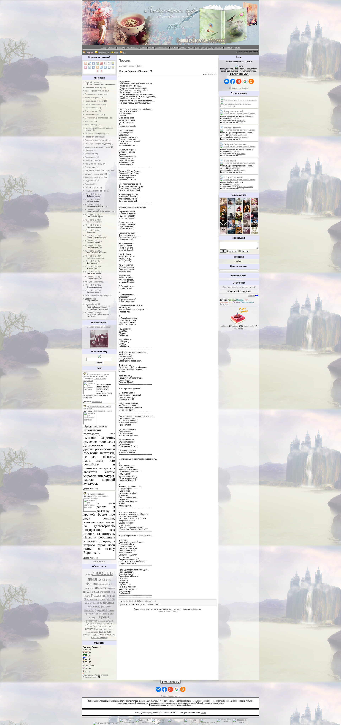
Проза (151, 47)
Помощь (121, 47)
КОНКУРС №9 (91, 230)
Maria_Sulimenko (239, 135)
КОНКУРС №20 (92, 285)
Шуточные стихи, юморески (97, 170)
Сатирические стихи (94, 174)
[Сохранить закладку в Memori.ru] (85, 67)
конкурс (93, 617)
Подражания (90, 181)
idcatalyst (241, 120)
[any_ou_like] (254, 219)
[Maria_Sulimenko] (231, 205)
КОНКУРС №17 (92, 271)
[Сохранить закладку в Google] (97, 63)
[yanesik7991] (238, 233)
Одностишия (90, 167)
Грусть (87, 596)
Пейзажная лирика (93, 104)
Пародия (89, 184)
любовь (102, 573)
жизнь (94, 579)
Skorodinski (97, 401)
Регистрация (103, 53)
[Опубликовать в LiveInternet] (105, 63)
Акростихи (89, 154)
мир (103, 580)
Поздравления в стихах (95, 191)
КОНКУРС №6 (91, 215)
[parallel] (254, 226)
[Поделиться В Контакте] (109, 67)
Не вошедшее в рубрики (96, 295)
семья (89, 602)
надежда (109, 595)
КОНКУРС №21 (92, 290)
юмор (89, 574)
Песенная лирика (93, 114)
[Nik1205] (223, 233)
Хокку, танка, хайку (93, 164)
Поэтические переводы (95, 133)
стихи (96, 587)
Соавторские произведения (97, 143)
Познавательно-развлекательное (95, 497)
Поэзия (143, 47)
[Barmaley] (246, 212)
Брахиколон (90, 157)
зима (108, 580)
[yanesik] (223, 212)
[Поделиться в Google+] (101, 63)
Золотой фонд (91, 82)
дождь (96, 591)
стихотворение (107, 592)
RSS (124, 53)
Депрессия (105, 631)
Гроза (111, 610)
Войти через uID (239, 73)
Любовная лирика (93, 87)
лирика (105, 588)
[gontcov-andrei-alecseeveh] (99, 347)
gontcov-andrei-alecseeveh (99, 327)
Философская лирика (94, 91)
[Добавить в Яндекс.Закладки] (97, 71)
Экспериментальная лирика (97, 147)
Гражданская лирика (94, 94)
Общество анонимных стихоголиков (240, 100)
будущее (101, 610)
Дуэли (191, 47)
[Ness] (254, 205)
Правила (112, 47)
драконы (105, 606)
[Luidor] (246, 219)
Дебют (88, 299)
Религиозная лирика (94, 101)
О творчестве (91, 111)
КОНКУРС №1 (91, 194)
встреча (90, 628)
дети (111, 613)
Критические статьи (103, 411)
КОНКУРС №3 (91, 199)
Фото (211, 47)
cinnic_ (236, 326)
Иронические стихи (93, 177)
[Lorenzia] (223, 205)
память (95, 599)
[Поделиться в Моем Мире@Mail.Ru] (113, 63)
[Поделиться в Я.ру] (101, 71)
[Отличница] (231, 226)
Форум (204, 47)
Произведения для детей (96, 140)
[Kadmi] (246, 233)
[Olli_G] (238, 226)
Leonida (251, 296)
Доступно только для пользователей (238, 287)
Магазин (174, 47)
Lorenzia (235, 118)
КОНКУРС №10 (92, 235)
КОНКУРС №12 (92, 246)
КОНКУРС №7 (91, 220)
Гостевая (219, 47)
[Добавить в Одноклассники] (97, 67)
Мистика (89, 121)
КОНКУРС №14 (92, 256)
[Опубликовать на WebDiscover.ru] (113, 67)
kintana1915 (150, 601)
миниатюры (96, 614)
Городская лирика (93, 137)
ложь (112, 634)
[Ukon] (231, 219)
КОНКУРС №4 (91, 204)
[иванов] (231, 212)
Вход (115, 53)
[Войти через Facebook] (232, 81)
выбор (104, 599)
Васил (95, 489)
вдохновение (101, 634)
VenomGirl (89, 610)
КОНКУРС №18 (92, 277)
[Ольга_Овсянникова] (254, 212)
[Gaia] (246, 205)
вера (99, 602)
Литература (91, 621)
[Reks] (238, 219)
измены (87, 634)
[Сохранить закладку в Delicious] (89, 63)
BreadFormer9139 (245, 186)
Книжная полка (162, 47)
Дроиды (108, 602)
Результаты (88, 675)
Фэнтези (93, 584)
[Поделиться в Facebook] (93, 63)
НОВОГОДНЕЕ (91, 187)
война (112, 588)
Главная (122, 66)
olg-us (237, 328)
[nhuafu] (238, 212)
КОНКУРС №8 (91, 225)
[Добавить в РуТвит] (101, 67)
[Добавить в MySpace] (93, 67)
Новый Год (93, 606)
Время (104, 617)
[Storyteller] (238, 205)
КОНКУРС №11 (92, 240)
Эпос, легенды (91, 124)
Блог (197, 47)
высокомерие (99, 637)
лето (104, 614)
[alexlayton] (246, 226)
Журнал (182, 47)
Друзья (237, 47)
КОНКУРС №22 (92, 313)
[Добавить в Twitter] (105, 67)
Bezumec (241, 153)
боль (111, 599)
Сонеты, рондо (91, 160)
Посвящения (90, 108)
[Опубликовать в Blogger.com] (85, 63)
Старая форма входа (238, 88)
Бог (94, 603)
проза (88, 614)
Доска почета (132, 47)
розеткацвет (242, 137)
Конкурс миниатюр (93, 282)
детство (87, 588)
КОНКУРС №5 (91, 210)
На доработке (91, 304)
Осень (88, 599)
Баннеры (228, 47)
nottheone (224, 326)
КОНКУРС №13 (92, 251)
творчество (103, 621)
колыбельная (92, 632)
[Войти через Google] (245, 81)
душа (87, 591)
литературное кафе (104, 629)
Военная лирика (92, 97)
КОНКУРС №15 (92, 261)
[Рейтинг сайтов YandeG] (224, 723)
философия (106, 584)
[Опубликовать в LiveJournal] (109, 63)
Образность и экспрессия (96, 118)
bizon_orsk (248, 326)
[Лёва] (223, 226)
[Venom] (231, 233)
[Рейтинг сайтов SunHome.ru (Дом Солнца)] (159, 723)
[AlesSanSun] (254, 233)
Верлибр (89, 150)
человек (108, 626)
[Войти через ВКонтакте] (226, 81)
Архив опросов (101, 675)
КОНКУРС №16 (92, 266)
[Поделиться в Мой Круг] (89, 67)
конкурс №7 (100, 623)
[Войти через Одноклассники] (251, 81)
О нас (103, 47)
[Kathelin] (223, 219)
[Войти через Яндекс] (238, 81)
